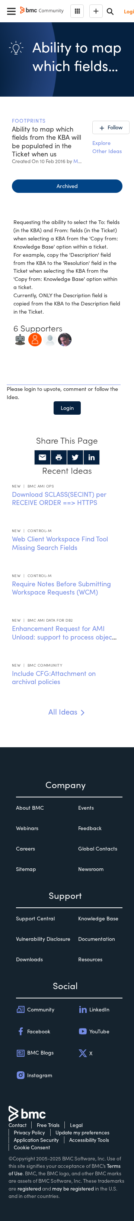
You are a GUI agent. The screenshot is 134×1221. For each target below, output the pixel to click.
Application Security (36, 1139)
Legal (76, 1124)
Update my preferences (82, 1132)
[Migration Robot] (20, 339)
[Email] (42, 457)
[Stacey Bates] (35, 339)
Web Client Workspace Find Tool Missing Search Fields (60, 543)
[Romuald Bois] (64, 339)
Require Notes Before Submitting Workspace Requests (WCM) (61, 588)
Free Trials (48, 1124)
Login (67, 407)
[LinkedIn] (91, 457)
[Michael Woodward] (50, 339)
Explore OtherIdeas (107, 147)
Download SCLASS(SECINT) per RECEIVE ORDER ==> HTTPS (59, 498)
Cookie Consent (32, 1147)
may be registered (73, 1188)
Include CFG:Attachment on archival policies (54, 677)
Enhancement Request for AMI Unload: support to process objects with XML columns (64, 637)
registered (29, 1188)
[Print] (59, 457)
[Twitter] (75, 457)
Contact (17, 1124)
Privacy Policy (29, 1132)
